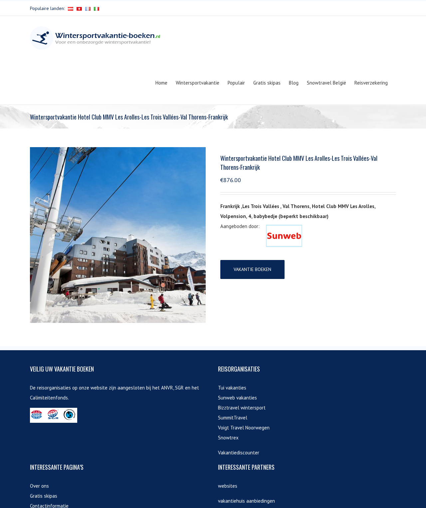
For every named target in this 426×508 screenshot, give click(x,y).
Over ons (39, 486)
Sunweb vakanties (237, 397)
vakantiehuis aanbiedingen (246, 501)
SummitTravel (232, 417)
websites (227, 486)
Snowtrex (228, 437)
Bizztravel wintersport (242, 407)
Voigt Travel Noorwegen (244, 427)
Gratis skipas (43, 496)
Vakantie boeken (252, 269)
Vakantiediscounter (238, 452)
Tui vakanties (232, 387)
